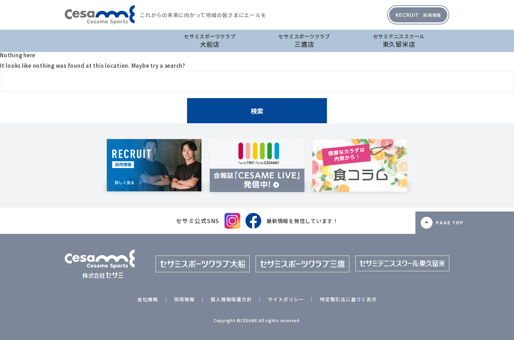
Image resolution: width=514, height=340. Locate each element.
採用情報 (418, 15)
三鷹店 (304, 40)
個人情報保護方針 (231, 299)
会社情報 (147, 299)
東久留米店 (399, 40)
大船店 (210, 40)
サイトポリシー (286, 299)
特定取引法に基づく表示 (348, 299)
